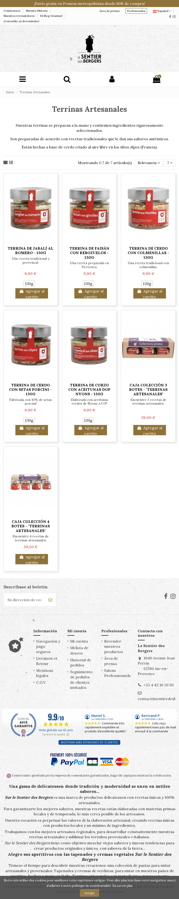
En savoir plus (122, 886)
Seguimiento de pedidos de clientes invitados (81, 679)
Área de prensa (110, 11)
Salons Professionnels (117, 673)
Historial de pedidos (80, 662)
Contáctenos (12, 10)
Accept (90, 893)
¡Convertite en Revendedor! (21, 21)
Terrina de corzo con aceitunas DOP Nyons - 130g (89, 389)
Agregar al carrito (35, 293)
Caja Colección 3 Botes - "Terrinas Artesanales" (148, 389)
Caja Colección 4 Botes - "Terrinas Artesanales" (30, 526)
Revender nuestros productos (113, 646)
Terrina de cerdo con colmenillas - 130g (148, 252)
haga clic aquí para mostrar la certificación (140, 775)
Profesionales (136, 11)
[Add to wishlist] (30, 241)
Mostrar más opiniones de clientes (89, 742)
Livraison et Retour (46, 661)
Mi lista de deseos (79, 650)
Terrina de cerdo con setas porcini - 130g (30, 389)
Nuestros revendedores (19, 16)
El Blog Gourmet (51, 16)
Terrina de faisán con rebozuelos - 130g (89, 252)
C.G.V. (41, 682)
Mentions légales (44, 673)
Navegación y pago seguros (48, 646)
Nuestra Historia (37, 10)
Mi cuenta (79, 641)
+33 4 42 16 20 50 (159, 685)
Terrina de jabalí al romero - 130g (30, 250)
